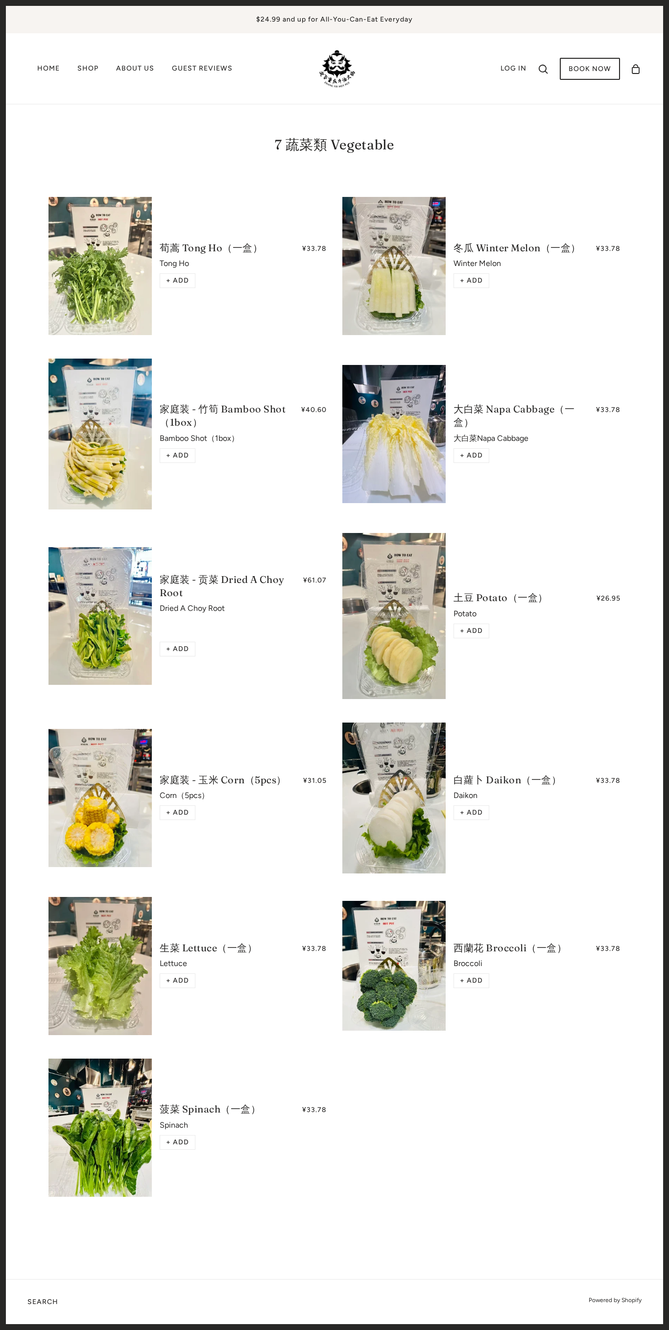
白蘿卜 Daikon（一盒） (507, 780)
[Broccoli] (394, 966)
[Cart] (636, 69)
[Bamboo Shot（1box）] (100, 434)
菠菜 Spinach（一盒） (210, 1109)
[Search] (543, 68)
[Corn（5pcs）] (100, 798)
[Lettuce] (100, 966)
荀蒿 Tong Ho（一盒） (211, 248)
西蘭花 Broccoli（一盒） (510, 948)
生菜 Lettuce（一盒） (208, 948)
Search (42, 1302)
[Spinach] (100, 1128)
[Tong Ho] (100, 266)
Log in (513, 68)
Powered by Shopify (615, 1300)
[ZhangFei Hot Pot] (337, 68)
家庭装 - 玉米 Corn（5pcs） (223, 780)
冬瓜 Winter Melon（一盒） (517, 248)
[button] (177, 280)
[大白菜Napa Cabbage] (394, 434)
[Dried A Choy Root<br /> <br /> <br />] (100, 616)
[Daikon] (394, 798)
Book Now (590, 69)
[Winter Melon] (394, 266)
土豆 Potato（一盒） (501, 597)
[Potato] (394, 616)
